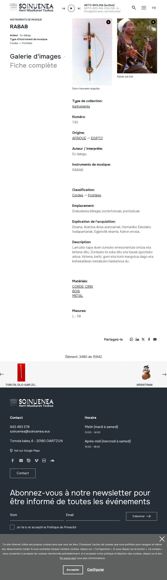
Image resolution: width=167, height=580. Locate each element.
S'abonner (138, 516)
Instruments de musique (26, 19)
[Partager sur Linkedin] (137, 339)
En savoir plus (68, 558)
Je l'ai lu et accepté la (46, 527)
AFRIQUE (79, 138)
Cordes (14, 43)
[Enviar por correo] (155, 339)
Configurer (95, 570)
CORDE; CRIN (82, 287)
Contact (23, 473)
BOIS (76, 291)
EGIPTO (97, 138)
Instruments (81, 106)
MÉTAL (77, 296)
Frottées (27, 43)
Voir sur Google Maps (27, 450)
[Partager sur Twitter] (143, 339)
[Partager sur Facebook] (149, 339)
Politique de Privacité (61, 527)
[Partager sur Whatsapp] (131, 339)
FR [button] (154, 8)
